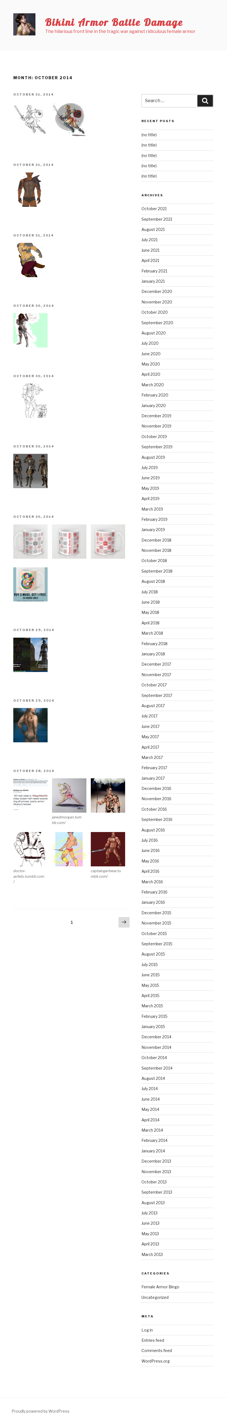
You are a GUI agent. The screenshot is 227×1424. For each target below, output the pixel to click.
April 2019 (150, 498)
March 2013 (152, 1254)
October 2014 (154, 1057)
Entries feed (152, 1340)
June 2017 (150, 726)
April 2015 (150, 995)
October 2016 (154, 809)
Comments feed (156, 1350)
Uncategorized (155, 1297)
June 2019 (150, 477)
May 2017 (150, 736)
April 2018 (150, 622)
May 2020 (150, 364)
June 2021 (150, 250)
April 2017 (150, 747)
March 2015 (152, 1005)
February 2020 (154, 395)
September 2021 (156, 219)
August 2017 (153, 705)
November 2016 (156, 798)
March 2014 (152, 1130)
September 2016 (156, 819)
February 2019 (154, 519)
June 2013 (150, 1223)
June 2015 (150, 974)
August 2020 (153, 333)
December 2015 (156, 912)
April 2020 (150, 374)
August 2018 (153, 581)
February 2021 (154, 271)
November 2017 (156, 674)
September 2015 (156, 943)
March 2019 (152, 509)
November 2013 (156, 1171)
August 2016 (153, 830)
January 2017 (153, 778)
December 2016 (156, 788)
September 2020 (157, 322)
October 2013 (154, 1182)
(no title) (149, 134)
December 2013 (156, 1161)
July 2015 (149, 964)
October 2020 (154, 312)
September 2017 (156, 695)
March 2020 (152, 384)
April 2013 (150, 1244)
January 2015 (153, 1026)
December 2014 (156, 1036)
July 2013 (149, 1213)
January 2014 (153, 1151)
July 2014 (149, 1088)
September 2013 (156, 1192)
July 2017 (149, 716)
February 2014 (154, 1140)
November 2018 (156, 550)
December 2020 (156, 291)
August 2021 (153, 229)
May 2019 (150, 488)
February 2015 (154, 1016)
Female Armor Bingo (160, 1286)
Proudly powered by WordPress (40, 1411)
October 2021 (154, 208)
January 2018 (153, 654)
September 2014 (156, 1068)
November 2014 (156, 1047)
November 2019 (156, 426)
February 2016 (154, 892)
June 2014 (150, 1099)
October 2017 (154, 685)
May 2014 (150, 1109)
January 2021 (153, 281)
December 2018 (156, 540)
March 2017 (152, 757)
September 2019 (156, 446)
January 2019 (153, 529)
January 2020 (153, 405)
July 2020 (150, 343)
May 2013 (150, 1233)
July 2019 (149, 467)
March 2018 (152, 633)
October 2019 (154, 436)
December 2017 (156, 664)
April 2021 (150, 260)
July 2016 (149, 840)
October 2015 (154, 933)
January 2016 (153, 902)
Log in (147, 1330)
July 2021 (149, 239)
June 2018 (150, 602)
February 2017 (154, 767)
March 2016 (152, 881)
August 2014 (153, 1078)
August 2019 (153, 457)
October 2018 (154, 560)
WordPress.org (155, 1361)
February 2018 (154, 643)
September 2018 (156, 571)
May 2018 (150, 612)
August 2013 (153, 1202)
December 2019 (156, 415)
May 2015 (150, 985)
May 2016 (150, 861)
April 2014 (150, 1119)
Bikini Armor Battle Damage (114, 22)
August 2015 (153, 954)
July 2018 (149, 591)
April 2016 (150, 871)
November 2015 (156, 923)
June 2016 (150, 850)
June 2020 (151, 353)
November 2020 (156, 302)
